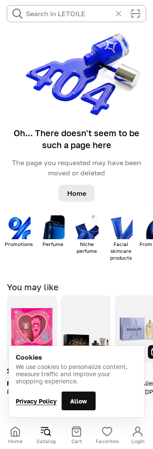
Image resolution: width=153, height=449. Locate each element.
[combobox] (69, 14)
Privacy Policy (36, 401)
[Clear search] (122, 14)
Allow (78, 401)
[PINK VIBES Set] (32, 328)
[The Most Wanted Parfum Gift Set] (86, 328)
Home (76, 193)
